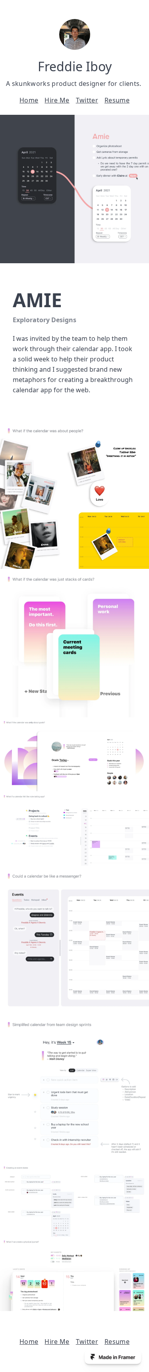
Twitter (87, 100)
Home (28, 100)
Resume (117, 100)
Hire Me (57, 100)
